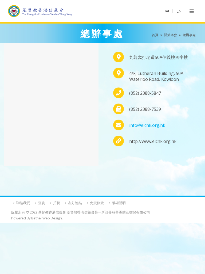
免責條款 (97, 202)
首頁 (155, 35)
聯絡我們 (23, 202)
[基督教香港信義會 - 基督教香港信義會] (40, 11)
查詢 (41, 202)
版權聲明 (119, 202)
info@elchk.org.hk (147, 125)
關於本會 (170, 35)
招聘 (56, 202)
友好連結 (75, 202)
